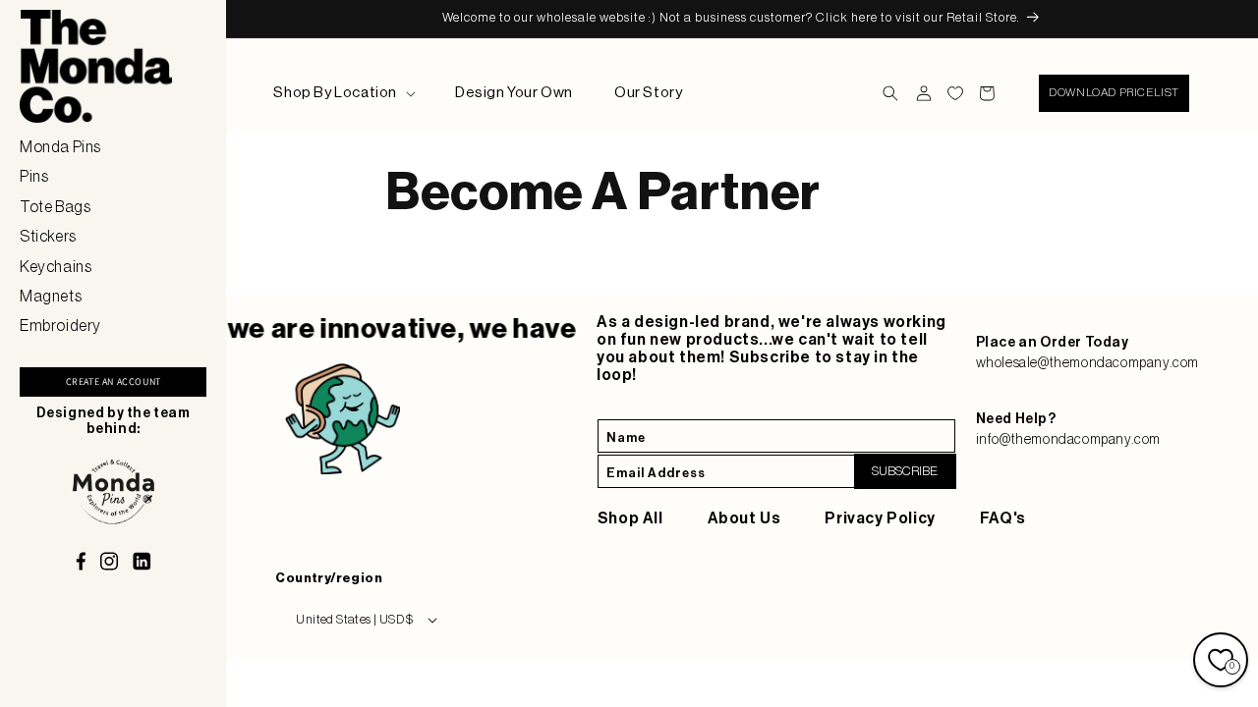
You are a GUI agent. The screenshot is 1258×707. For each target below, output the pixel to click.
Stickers (48, 237)
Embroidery (60, 326)
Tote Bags (55, 207)
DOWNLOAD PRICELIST (1114, 92)
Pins (34, 177)
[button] (343, 93)
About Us (744, 518)
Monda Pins (60, 147)
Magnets (51, 296)
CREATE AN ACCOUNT (113, 381)
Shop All (630, 518)
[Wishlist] (955, 93)
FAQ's (1003, 518)
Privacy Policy (880, 518)
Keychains (55, 267)
